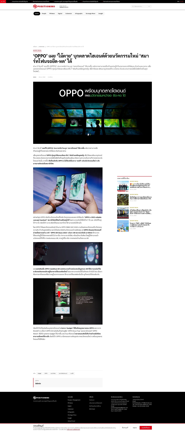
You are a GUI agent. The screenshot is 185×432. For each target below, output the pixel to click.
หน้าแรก (35, 47)
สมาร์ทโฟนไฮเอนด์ (63, 373)
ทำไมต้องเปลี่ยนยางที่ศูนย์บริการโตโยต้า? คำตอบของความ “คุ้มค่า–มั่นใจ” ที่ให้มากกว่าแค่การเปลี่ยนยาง (140, 211)
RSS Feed (92, 409)
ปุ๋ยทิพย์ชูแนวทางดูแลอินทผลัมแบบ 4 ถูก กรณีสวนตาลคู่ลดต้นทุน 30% (141, 197)
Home (37, 14)
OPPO (46, 373)
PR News (52, 14)
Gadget (39, 373)
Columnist (68, 14)
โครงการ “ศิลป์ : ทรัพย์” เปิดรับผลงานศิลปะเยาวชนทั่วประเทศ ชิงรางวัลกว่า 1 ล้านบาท (140, 224)
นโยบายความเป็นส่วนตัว (95, 403)
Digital (60, 14)
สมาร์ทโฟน (53, 373)
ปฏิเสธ (135, 428)
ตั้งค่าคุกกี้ (125, 428)
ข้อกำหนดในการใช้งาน (95, 406)
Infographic (78, 14)
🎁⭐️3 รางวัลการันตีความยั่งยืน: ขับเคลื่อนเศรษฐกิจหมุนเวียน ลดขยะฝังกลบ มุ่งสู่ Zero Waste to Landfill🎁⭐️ (140, 185)
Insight (100, 14)
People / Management (74, 400)
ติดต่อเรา (91, 400)
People (44, 14)
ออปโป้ (71, 373)
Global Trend (71, 421)
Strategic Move (90, 14)
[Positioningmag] (44, 6)
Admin (34, 77)
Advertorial (41, 47)
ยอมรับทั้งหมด (146, 428)
